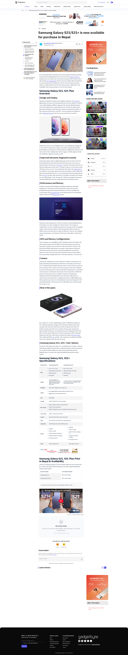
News (42, 7)
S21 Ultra (76, 101)
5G (26, 10)
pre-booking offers (52, 81)
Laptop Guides (87, 7)
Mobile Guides (67, 7)
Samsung (43, 28)
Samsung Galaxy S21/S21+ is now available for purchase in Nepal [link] (42, 10)
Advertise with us (66, 643)
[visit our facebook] (85, 641)
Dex (53, 337)
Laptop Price (77, 7)
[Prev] (103, 568)
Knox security (76, 335)
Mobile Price (57, 7)
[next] (105, 568)
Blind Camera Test (98, 7)
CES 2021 (59, 165)
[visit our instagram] (82, 641)
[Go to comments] (77, 44)
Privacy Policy (54, 555)
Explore (28, 7)
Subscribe (24, 646)
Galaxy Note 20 (78, 169)
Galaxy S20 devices (74, 77)
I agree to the (30, 643)
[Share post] (82, 44)
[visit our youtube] (79, 641)
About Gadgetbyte (67, 641)
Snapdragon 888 (54, 192)
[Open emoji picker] (82, 559)
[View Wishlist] (108, 2)
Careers (64, 640)
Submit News (65, 638)
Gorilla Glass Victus (47, 113)
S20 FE (45, 175)
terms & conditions (33, 643)
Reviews (49, 7)
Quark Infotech (96, 645)
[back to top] (124, 651)
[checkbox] (21, 643)
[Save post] (79, 44)
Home (35, 7)
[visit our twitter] (88, 641)
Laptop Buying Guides (54, 643)
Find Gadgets (52, 647)
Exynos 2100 (56, 194)
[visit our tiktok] (91, 641)
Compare (52, 645)
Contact (64, 647)
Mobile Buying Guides (54, 641)
